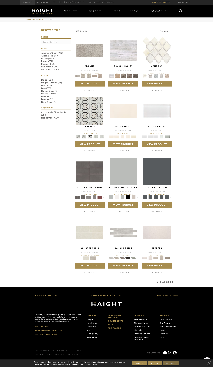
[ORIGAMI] (167, 258)
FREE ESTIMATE (46, 295)
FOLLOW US (153, 353)
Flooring (36, 19)
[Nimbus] (89, 50)
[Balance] (123, 172)
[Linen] (116, 258)
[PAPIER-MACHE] (157, 232)
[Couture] (89, 136)
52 (167, 282)
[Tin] (122, 258)
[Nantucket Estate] (123, 76)
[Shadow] (157, 172)
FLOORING (92, 315)
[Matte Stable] (133, 197)
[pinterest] (175, 353)
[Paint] (133, 136)
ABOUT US (165, 315)
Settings (170, 363)
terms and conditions (72, 364)
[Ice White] (116, 197)
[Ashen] (94, 76)
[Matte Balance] (122, 197)
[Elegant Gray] (93, 258)
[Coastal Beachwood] (123, 50)
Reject (154, 363)
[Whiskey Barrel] (117, 76)
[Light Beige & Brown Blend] (167, 76)
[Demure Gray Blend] (150, 76)
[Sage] (133, 258)
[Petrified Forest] (129, 76)
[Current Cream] (89, 232)
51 (163, 282)
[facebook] (165, 353)
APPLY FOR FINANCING (106, 295)
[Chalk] (123, 111)
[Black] (127, 197)
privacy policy (52, 364)
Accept (139, 363)
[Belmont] (83, 136)
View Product (90, 83)
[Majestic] (95, 136)
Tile (42, 19)
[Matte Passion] (100, 197)
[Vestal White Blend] (157, 50)
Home (28, 19)
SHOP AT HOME (167, 295)
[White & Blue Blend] (155, 76)
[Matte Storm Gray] (88, 197)
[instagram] (169, 353)
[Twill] (155, 258)
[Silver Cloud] (167, 136)
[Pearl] (157, 111)
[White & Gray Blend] (161, 76)
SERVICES (139, 315)
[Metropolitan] (89, 111)
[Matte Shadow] (89, 172)
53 (171, 282)
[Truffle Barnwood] (135, 76)
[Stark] (127, 258)
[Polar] (123, 232)
